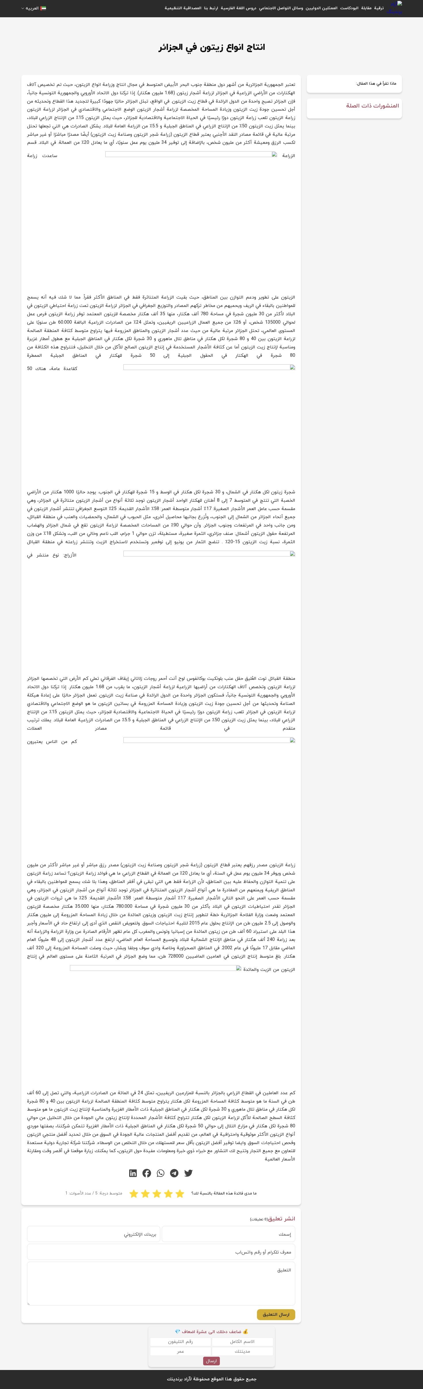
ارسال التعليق (276, 1314)
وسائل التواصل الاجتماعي (281, 8)
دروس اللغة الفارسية (238, 8)
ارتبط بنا (211, 8)
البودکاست (349, 8)
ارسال (211, 1361)
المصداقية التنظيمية (183, 8)
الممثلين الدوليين (322, 8)
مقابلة (366, 8)
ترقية (379, 8)
